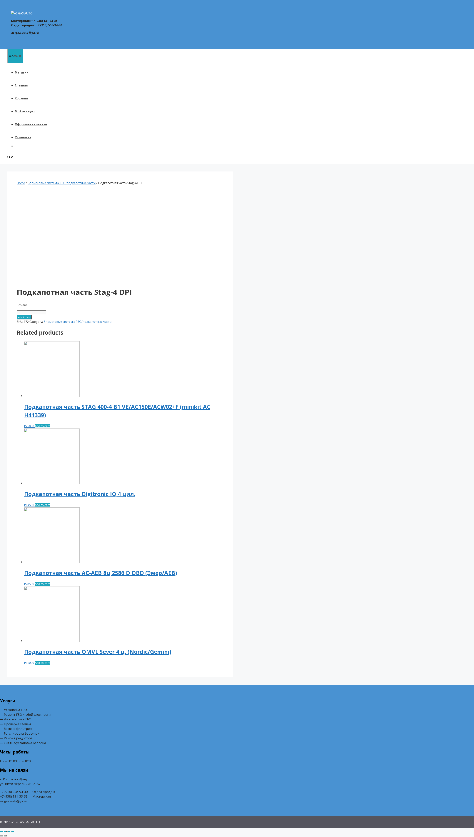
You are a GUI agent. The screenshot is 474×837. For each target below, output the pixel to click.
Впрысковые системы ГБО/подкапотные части (62, 183)
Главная (21, 85)
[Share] (5, 831)
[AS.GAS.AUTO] (22, 13)
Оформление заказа (31, 124)
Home (21, 183)
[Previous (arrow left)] (1, 835)
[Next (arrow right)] (5, 835)
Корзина (21, 98)
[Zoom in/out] (12, 831)
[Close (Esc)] (1, 831)
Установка (23, 137)
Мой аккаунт (25, 111)
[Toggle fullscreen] (8, 831)
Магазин (21, 72)
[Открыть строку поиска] (10, 158)
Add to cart (24, 317)
